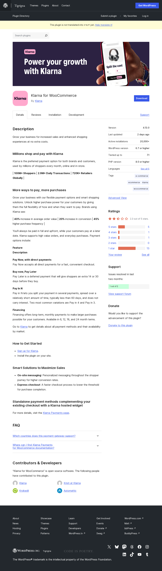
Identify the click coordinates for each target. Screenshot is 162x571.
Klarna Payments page (56, 412)
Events (100, 523)
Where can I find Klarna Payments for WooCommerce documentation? (33, 446)
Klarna (38, 100)
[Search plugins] (46, 35)
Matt (128, 523)
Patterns (45, 533)
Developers (75, 528)
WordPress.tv (77, 533)
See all (145, 254)
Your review (115, 254)
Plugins (44, 528)
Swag (101, 533)
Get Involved (103, 518)
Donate (102, 528)
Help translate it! (103, 25)
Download (141, 98)
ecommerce (134, 182)
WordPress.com (134, 518)
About (16, 518)
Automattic (70, 490)
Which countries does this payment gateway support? (44, 435)
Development (76, 114)
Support (144, 114)
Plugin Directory (21, 16)
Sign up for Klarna (27, 351)
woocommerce (141, 189)
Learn (72, 518)
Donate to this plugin (120, 325)
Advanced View (117, 197)
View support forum (119, 293)
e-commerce (142, 176)
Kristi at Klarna (72, 483)
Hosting (17, 528)
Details (20, 114)
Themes (45, 523)
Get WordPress (147, 5)
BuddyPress (132, 533)
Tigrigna (47, 551)
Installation (55, 114)
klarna (145, 182)
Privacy (16, 533)
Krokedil (24, 490)
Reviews (36, 114)
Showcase (46, 518)
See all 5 (145, 168)
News (16, 523)
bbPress (130, 528)
